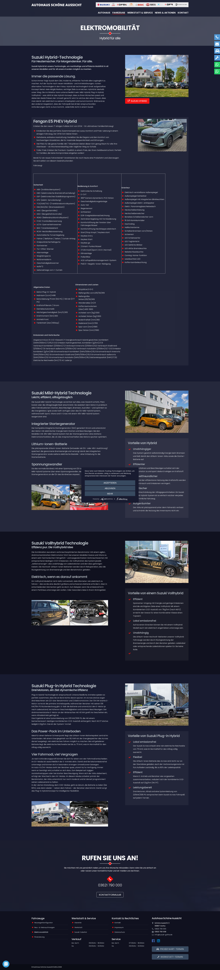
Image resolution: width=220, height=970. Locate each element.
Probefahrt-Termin (172, 949)
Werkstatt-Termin (171, 956)
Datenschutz (120, 932)
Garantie (77, 923)
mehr (110, 493)
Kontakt (183, 12)
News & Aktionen (165, 12)
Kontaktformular (110, 894)
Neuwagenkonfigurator (43, 923)
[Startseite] (57, 4)
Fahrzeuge (118, 12)
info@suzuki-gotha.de (163, 935)
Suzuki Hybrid (139, 101)
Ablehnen (110, 488)
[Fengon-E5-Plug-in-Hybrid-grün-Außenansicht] (162, 135)
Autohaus (104, 12)
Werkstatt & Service (140, 12)
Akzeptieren (110, 482)
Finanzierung (39, 937)
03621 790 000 (110, 885)
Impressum (119, 927)
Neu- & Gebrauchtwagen (44, 927)
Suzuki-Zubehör (80, 932)
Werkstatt (78, 927)
